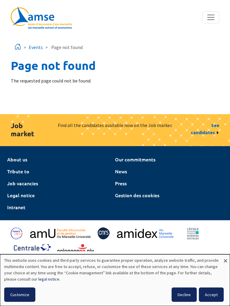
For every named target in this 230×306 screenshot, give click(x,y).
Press (121, 183)
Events (36, 47)
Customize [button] (19, 294)
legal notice (48, 279)
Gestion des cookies (137, 195)
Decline (184, 294)
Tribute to (18, 171)
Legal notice (21, 195)
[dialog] (115, 280)
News (121, 171)
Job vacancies (22, 183)
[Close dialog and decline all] (225, 258)
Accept (211, 294)
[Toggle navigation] (210, 17)
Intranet (16, 207)
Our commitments (135, 159)
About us (17, 159)
